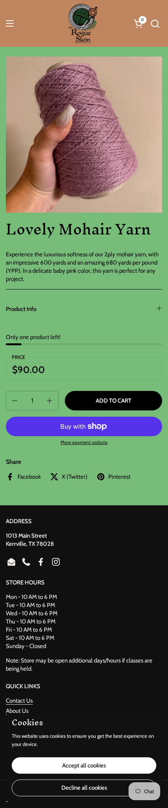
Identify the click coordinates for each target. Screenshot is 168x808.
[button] (155, 23)
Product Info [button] (21, 309)
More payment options (84, 442)
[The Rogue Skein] (83, 23)
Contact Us (19, 700)
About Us (17, 710)
